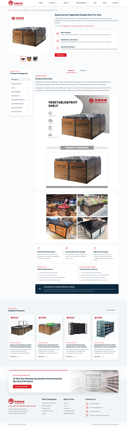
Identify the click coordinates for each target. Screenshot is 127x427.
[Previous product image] (11, 34)
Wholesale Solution (69, 413)
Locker (44, 413)
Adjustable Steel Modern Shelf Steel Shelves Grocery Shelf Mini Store (105, 347)
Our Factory (67, 408)
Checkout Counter (47, 411)
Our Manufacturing (69, 411)
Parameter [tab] (83, 70)
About (66, 3)
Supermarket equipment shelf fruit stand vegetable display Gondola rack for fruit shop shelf (20, 348)
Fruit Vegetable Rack (65, 26)
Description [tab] (71, 70)
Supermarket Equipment (77, 26)
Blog (104, 3)
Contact (116, 3)
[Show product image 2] (29, 59)
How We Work (81, 3)
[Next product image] (47, 34)
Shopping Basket (47, 405)
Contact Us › (61, 55)
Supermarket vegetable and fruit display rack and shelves (49, 346)
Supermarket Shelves (89, 26)
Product (52, 3)
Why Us (66, 405)
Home (41, 3)
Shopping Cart (46, 408)
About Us (66, 403)
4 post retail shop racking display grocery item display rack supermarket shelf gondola (76, 348)
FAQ (95, 3)
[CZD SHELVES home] (15, 3)
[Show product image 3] (35, 59)
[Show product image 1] (23, 59)
